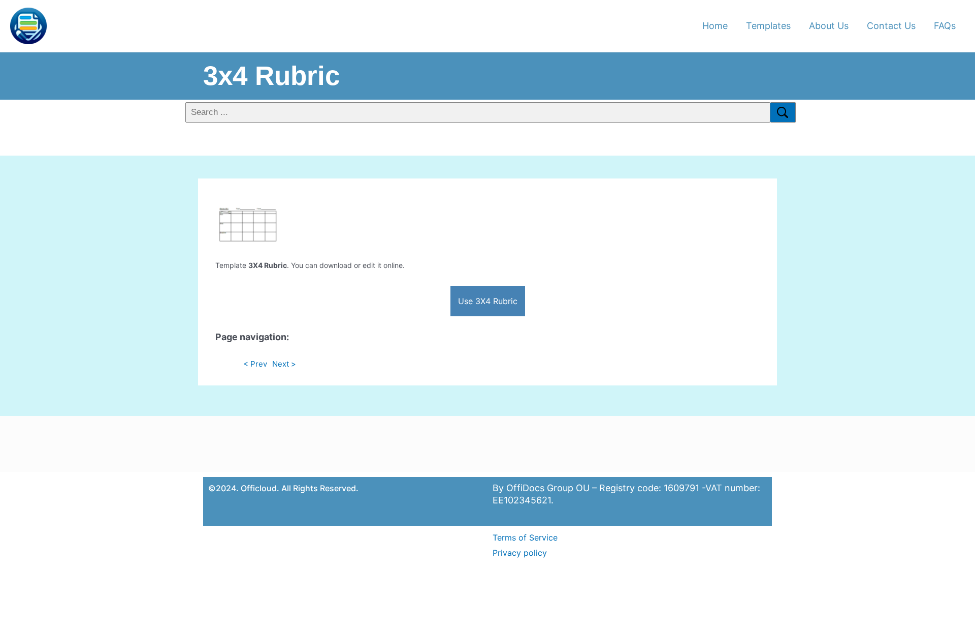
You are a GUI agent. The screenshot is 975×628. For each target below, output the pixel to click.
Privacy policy (520, 553)
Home (715, 25)
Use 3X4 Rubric (487, 301)
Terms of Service (525, 537)
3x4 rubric (271, 76)
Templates (768, 25)
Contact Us (891, 25)
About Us (829, 25)
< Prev (255, 364)
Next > (284, 364)
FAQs (945, 25)
